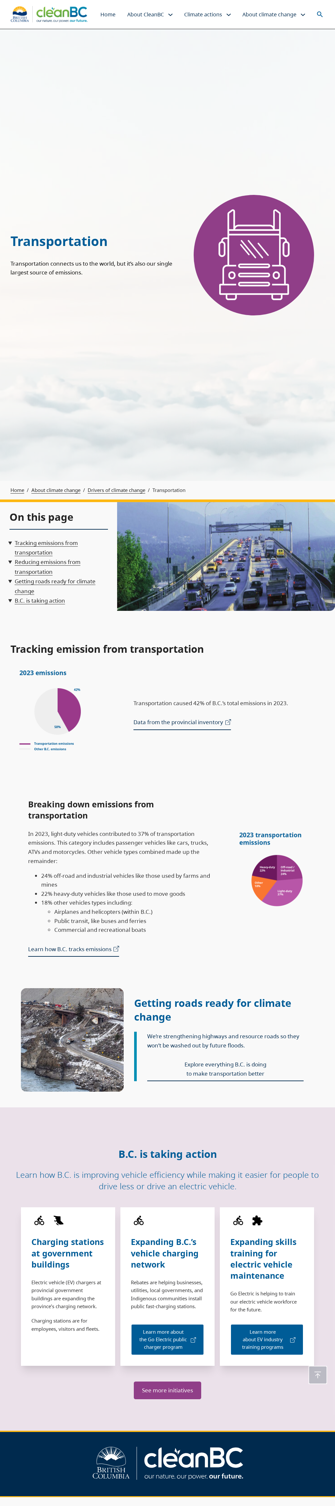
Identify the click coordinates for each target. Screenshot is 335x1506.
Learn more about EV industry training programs (262, 1339)
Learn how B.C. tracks (70, 949)
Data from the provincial (178, 722)
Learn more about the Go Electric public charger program (163, 1339)
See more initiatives (167, 1390)
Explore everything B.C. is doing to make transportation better (225, 1069)
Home (17, 490)
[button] (318, 1375)
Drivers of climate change (116, 490)
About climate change (55, 490)
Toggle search (320, 14)
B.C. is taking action (40, 600)
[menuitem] (108, 14)
